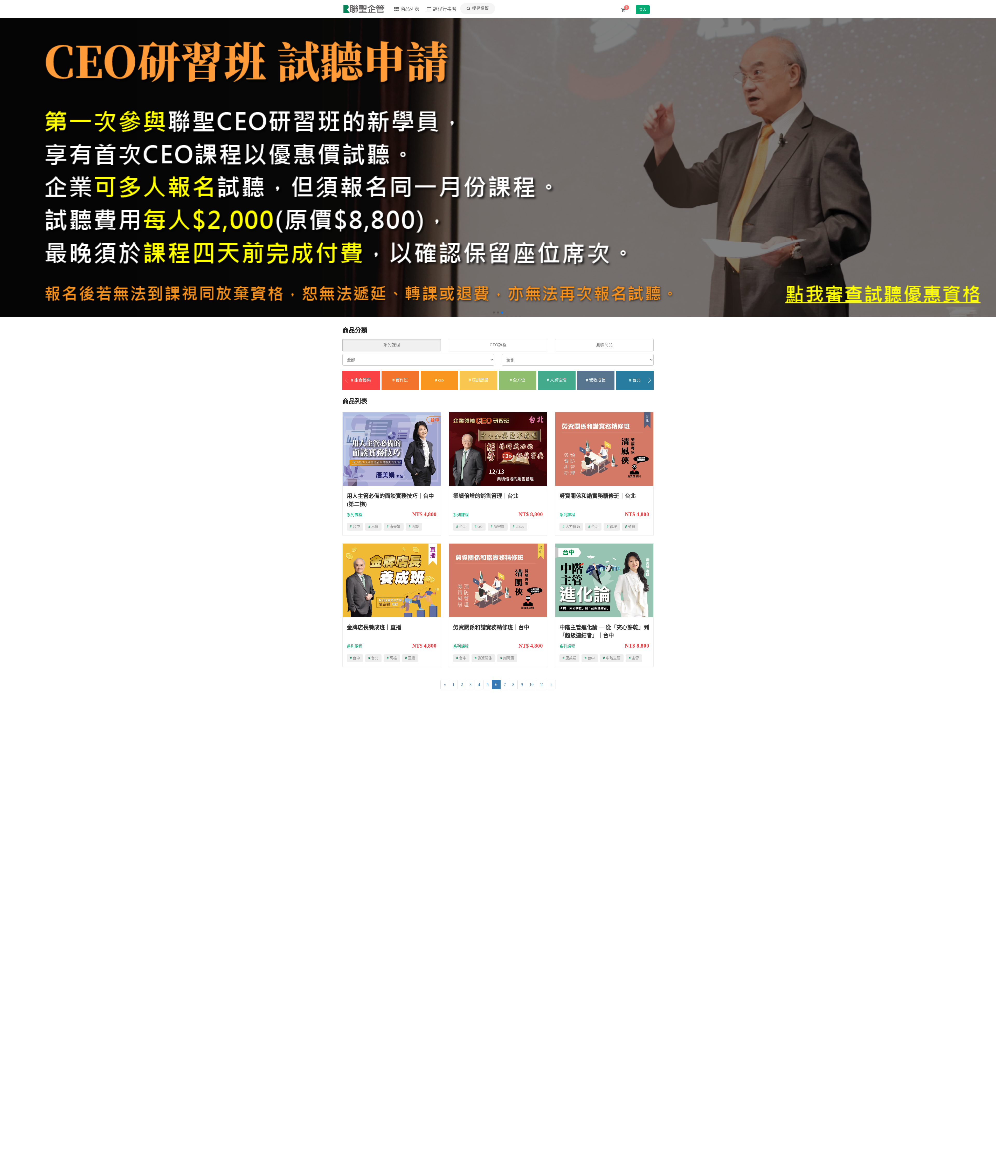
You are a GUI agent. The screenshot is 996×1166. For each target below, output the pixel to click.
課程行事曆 (444, 9)
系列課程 (391, 345)
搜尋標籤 (480, 8)
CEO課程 (498, 345)
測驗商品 (604, 345)
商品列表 (409, 9)
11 (542, 684)
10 (531, 684)
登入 (642, 9)
